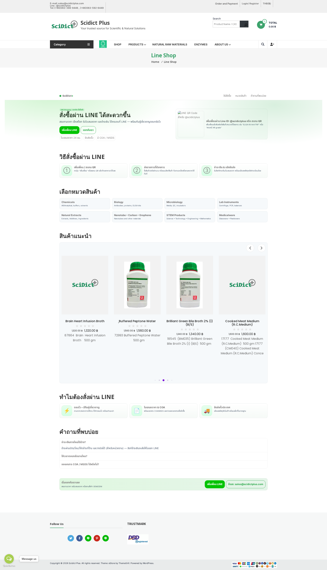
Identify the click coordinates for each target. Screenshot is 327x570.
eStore (112, 563)
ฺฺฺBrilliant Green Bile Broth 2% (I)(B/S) (190, 323)
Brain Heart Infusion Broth (84, 321)
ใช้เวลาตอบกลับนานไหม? (74, 456)
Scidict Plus (95, 22)
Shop (117, 44)
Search (217, 18)
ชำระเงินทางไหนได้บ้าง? (74, 442)
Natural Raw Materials (169, 44)
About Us (221, 44)
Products (135, 44)
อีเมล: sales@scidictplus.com (245, 484)
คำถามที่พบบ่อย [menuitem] (258, 95)
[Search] (244, 24)
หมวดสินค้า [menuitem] (240, 95)
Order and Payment (226, 3)
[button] (159, 380)
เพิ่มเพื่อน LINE (69, 129)
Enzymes (200, 44)
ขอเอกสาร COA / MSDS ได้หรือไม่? (80, 464)
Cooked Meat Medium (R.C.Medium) (242, 323)
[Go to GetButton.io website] (9, 566)
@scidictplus (63, 5)
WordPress (148, 563)
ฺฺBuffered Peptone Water (137, 321)
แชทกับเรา (88, 129)
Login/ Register (250, 3)
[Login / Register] (272, 44)
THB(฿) (267, 3)
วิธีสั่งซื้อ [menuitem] (227, 95)
